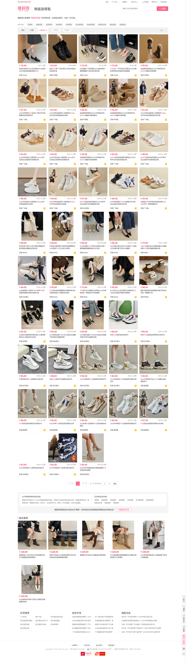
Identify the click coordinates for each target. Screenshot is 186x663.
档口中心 (134, 2)
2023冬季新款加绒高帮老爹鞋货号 (93, 379)
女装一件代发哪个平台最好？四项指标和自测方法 (138, 624)
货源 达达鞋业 (84, 208)
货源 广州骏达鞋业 (24, 120)
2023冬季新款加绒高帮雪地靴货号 (123, 424)
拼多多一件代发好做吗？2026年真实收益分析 (137, 617)
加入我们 (99, 645)
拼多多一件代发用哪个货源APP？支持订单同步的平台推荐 (141, 628)
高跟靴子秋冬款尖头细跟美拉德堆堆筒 (93, 555)
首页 (107, 2)
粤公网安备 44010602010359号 (100, 649)
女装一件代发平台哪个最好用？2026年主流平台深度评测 (141, 632)
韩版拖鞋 (113, 25)
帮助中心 (155, 2)
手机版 (145, 2)
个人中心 (115, 2)
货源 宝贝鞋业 (115, 341)
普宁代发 (38, 617)
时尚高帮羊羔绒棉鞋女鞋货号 (60, 379)
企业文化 (87, 645)
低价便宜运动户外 (41, 621)
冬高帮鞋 (69, 25)
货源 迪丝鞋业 (54, 341)
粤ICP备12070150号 (77, 649)
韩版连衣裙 (102, 25)
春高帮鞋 (39, 25)
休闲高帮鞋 (79, 25)
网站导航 (164, 2)
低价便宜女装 (24, 628)
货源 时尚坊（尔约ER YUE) (145, 297)
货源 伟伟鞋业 (24, 474)
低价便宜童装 (55, 621)
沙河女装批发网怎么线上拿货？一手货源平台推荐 (105, 628)
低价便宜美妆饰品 (57, 617)
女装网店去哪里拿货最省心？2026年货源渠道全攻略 (139, 621)
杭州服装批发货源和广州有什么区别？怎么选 (82, 628)
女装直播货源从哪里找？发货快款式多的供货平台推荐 (105, 621)
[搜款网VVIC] (23, 8)
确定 (115, 484)
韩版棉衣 (123, 25)
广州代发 (23, 617)
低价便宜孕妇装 (40, 624)
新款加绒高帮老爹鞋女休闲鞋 (152, 424)
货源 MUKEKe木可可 (24, 253)
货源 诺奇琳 (23, 341)
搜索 (162, 9)
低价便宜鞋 (54, 624)
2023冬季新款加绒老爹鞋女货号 (61, 424)
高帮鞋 (30, 25)
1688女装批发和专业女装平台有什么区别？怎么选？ (82, 621)
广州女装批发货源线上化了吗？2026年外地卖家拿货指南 (82, 632)
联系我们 (111, 645)
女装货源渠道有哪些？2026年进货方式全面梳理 (82, 617)
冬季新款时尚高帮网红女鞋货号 (31, 379)
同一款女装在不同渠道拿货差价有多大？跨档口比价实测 (105, 617)
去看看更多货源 (123, 510)
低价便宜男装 (24, 624)
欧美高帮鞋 (91, 25)
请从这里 (24, 2)
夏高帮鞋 (49, 25)
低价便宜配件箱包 (26, 621)
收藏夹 (124, 2)
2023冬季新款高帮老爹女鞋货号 (31, 468)
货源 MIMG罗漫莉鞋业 (145, 253)
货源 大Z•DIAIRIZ (24, 75)
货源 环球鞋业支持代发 (54, 75)
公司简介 (75, 645)
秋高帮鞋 (59, 25)
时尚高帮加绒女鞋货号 (119, 335)
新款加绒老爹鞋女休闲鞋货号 (30, 424)
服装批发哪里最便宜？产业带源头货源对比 (82, 624)
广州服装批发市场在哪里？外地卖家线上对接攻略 (105, 632)
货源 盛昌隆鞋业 (145, 386)
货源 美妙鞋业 (84, 474)
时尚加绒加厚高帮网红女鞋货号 (153, 335)
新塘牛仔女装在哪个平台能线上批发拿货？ (105, 624)
